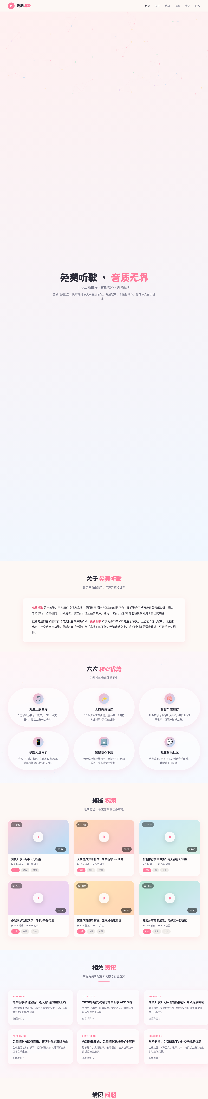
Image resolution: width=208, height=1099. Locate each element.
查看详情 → (19, 1018)
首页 (147, 5)
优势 (167, 5)
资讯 (187, 5)
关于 (157, 5)
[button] (38, 837)
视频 (177, 5)
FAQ (197, 5)
